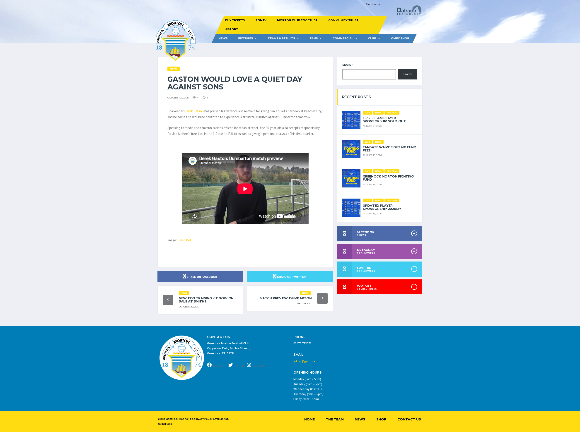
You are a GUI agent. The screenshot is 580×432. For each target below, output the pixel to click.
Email (298, 355)
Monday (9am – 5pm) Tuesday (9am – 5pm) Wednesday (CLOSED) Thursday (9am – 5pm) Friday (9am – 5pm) (308, 389)
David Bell (184, 240)
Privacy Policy (203, 419)
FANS (314, 38)
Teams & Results (281, 38)
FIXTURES (245, 38)
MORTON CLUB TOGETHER (297, 20)
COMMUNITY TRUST (343, 20)
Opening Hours (307, 372)
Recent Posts (356, 97)
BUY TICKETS (235, 20)
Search (347, 64)
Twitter (239, 366)
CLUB (372, 38)
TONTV (260, 20)
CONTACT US (218, 337)
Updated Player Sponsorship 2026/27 (382, 207)
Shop (381, 419)
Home (309, 419)
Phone (299, 337)
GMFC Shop (400, 38)
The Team (335, 419)
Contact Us (409, 419)
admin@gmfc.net (305, 361)
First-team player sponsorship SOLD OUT (384, 119)
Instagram (258, 366)
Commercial (343, 38)
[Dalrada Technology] (407, 11)
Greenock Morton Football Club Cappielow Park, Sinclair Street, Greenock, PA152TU (228, 348)
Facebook (219, 366)
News (222, 38)
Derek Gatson (194, 111)
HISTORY (231, 29)
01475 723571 (302, 343)
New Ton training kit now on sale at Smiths (206, 299)
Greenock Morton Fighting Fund (388, 178)
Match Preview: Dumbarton (286, 298)
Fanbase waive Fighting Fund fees (389, 148)
